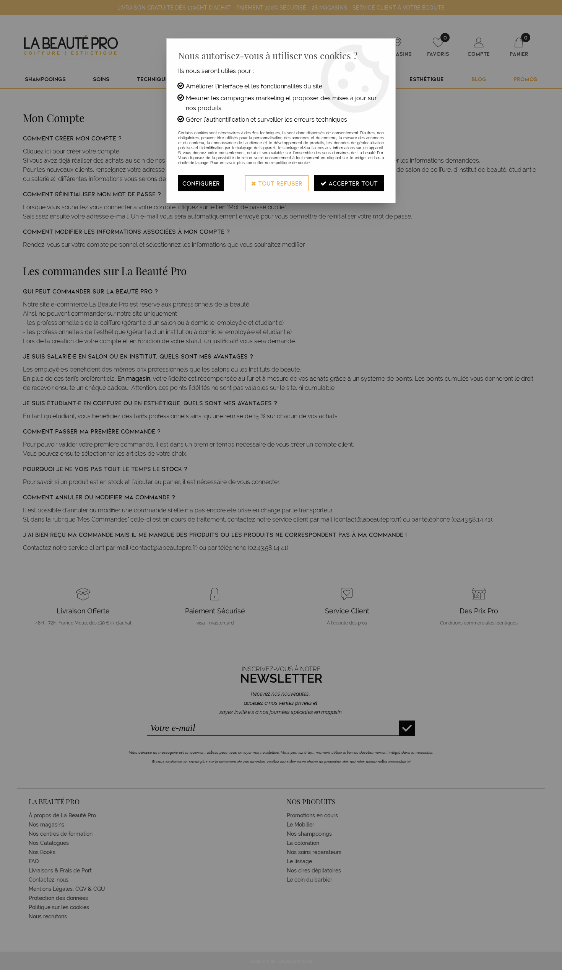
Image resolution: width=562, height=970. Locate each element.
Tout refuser (279, 183)
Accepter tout (352, 183)
